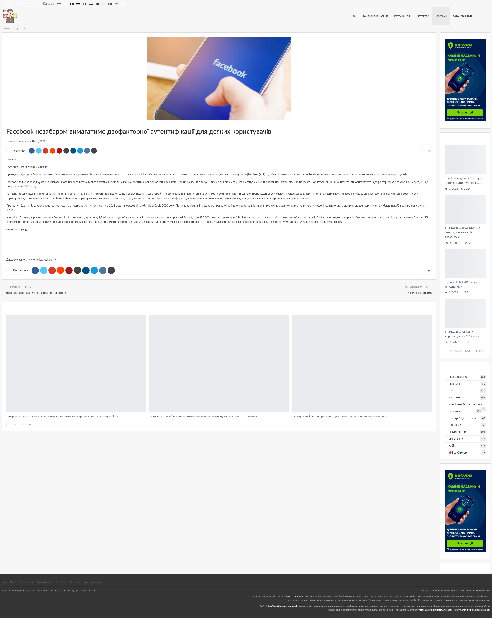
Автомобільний (462, 16)
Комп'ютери (456, 397)
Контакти (49, 3)
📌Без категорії (458, 452)
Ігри (353, 16)
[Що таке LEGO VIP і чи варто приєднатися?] (465, 263)
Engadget (19, 229)
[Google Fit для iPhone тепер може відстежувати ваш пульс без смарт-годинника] (219, 363)
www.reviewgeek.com (41, 259)
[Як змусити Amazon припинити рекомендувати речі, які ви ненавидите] (362, 363)
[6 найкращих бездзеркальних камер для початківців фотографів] (465, 209)
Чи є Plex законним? (419, 293)
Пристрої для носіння (374, 16)
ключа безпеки (333, 222)
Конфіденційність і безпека (465, 404)
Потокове (423, 16)
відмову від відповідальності (436, 610)
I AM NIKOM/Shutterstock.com (25, 167)
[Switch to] (59, 3)
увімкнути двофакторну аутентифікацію (231, 174)
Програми (441, 16)
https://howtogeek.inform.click (293, 596)
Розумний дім (402, 16)
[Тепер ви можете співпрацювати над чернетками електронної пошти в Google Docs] (76, 363)
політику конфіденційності (475, 610)
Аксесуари (446, 327)
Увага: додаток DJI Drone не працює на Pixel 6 (36, 293)
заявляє (113, 194)
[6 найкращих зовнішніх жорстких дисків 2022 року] (465, 313)
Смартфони (456, 439)
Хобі (451, 445)
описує (203, 182)
